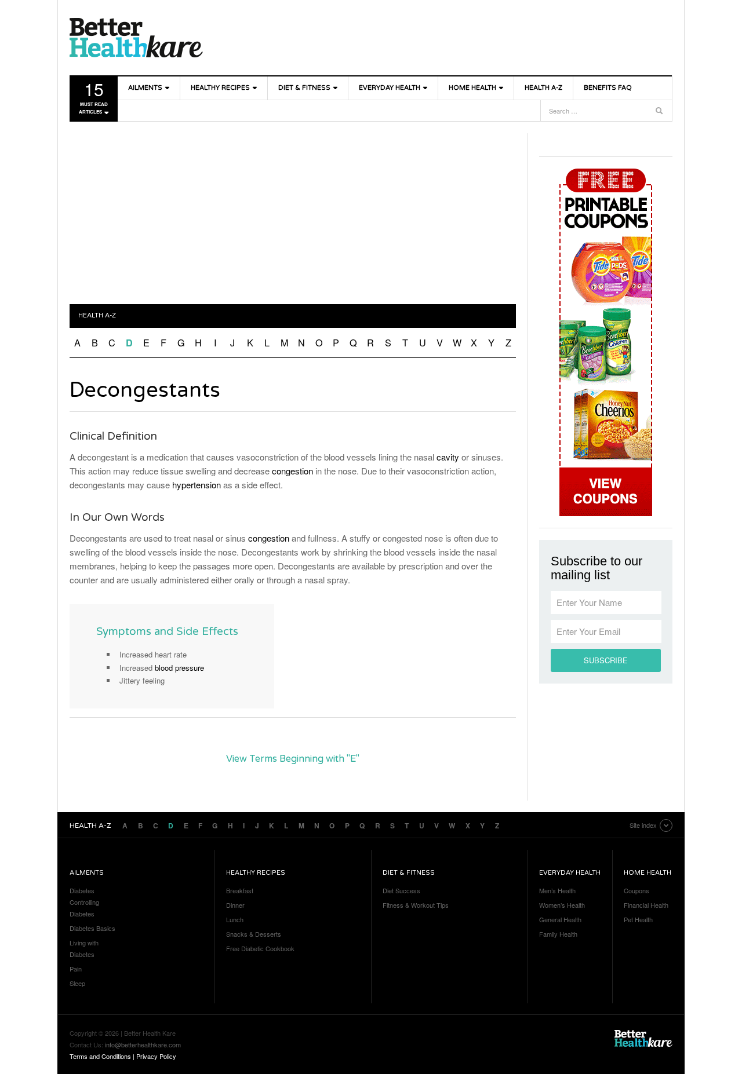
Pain (76, 968)
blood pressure (179, 667)
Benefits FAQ (608, 88)
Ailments (145, 88)
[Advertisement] (293, 214)
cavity (448, 457)
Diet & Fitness (304, 88)
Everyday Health (389, 88)
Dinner (235, 904)
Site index (643, 825)
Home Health (472, 88)
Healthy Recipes (220, 88)
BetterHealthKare (136, 38)
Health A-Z (543, 88)
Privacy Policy (156, 1056)
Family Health (558, 933)
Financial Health (646, 904)
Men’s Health (557, 890)
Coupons (636, 890)
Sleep (77, 983)
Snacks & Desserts (253, 933)
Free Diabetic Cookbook (260, 948)
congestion (292, 471)
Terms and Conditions (100, 1056)
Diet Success (401, 890)
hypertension (196, 484)
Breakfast (239, 890)
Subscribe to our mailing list (596, 568)
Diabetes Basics (92, 928)
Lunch (234, 919)
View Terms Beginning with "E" (292, 759)
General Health (560, 919)
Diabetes (82, 890)
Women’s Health (562, 904)
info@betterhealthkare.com (143, 1044)
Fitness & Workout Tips (416, 904)
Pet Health (638, 919)
